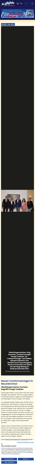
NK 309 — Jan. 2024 (8, 24)
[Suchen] (21, 3)
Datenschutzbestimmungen (25, 442)
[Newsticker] (17, 3)
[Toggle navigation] (32, 3)
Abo (26, 3)
